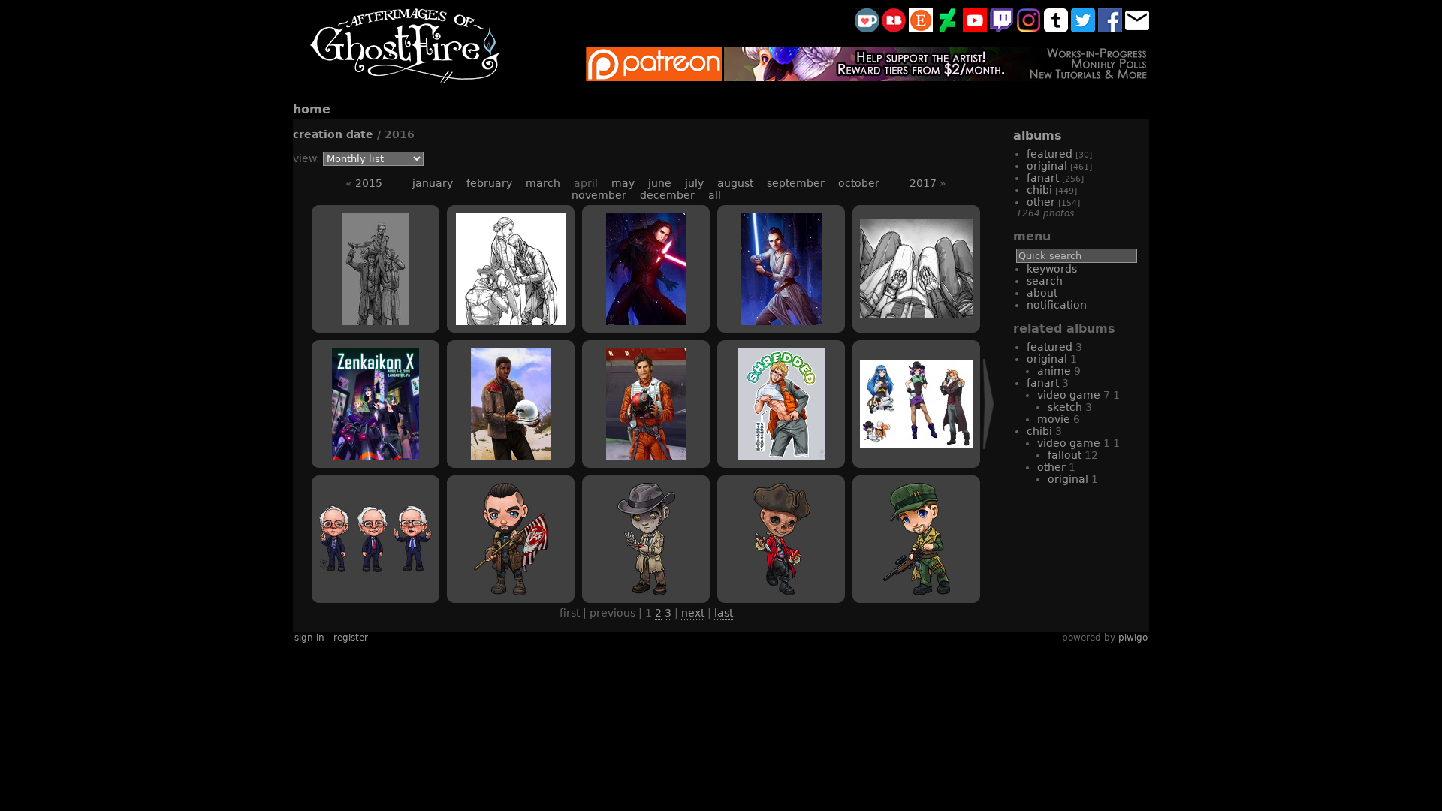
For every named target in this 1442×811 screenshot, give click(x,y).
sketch (1065, 407)
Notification (1057, 305)
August (735, 183)
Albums (1037, 135)
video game (1068, 395)
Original (1068, 479)
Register (350, 637)
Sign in (309, 637)
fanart (1043, 178)
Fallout (1065, 455)
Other (1051, 467)
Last (723, 613)
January (432, 183)
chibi (1039, 190)
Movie (1053, 419)
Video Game (1068, 443)
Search (1045, 281)
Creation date (333, 134)
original (1047, 166)
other (1041, 202)
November (599, 195)
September (796, 183)
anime (1054, 371)
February (489, 183)
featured (1049, 154)
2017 (923, 183)
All (714, 195)
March (543, 183)
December (667, 195)
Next (692, 613)
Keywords (1052, 269)
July (694, 183)
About (1042, 293)
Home (311, 109)
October (858, 183)
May (623, 183)
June (659, 183)
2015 (368, 183)
